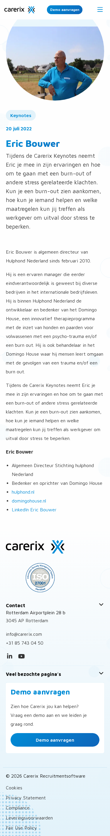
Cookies (14, 787)
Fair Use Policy (21, 827)
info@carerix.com (24, 634)
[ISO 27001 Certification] (55, 577)
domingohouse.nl (29, 500)
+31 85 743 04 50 (24, 643)
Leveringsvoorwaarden (29, 817)
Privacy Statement (26, 797)
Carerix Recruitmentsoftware (19, 9)
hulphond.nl (23, 492)
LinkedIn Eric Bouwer (34, 509)
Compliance (18, 807)
